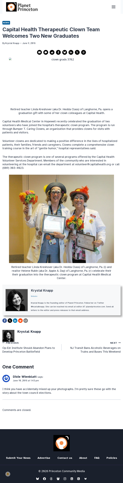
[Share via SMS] (45, 52)
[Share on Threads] (83, 52)
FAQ (96, 458)
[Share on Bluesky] (64, 52)
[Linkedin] (72, 479)
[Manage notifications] (7, 474)
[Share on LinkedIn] (71, 52)
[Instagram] (65, 479)
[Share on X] (77, 52)
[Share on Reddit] (52, 52)
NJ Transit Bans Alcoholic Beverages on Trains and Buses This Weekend (95, 348)
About (83, 458)
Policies (111, 458)
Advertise (44, 458)
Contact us (64, 458)
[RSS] (78, 479)
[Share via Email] (39, 52)
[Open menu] (113, 7)
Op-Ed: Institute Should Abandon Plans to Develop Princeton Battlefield (28, 348)
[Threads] (51, 479)
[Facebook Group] (58, 479)
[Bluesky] (37, 479)
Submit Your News (18, 458)
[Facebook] (44, 479)
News (6, 22)
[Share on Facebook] (58, 52)
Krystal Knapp (42, 290)
